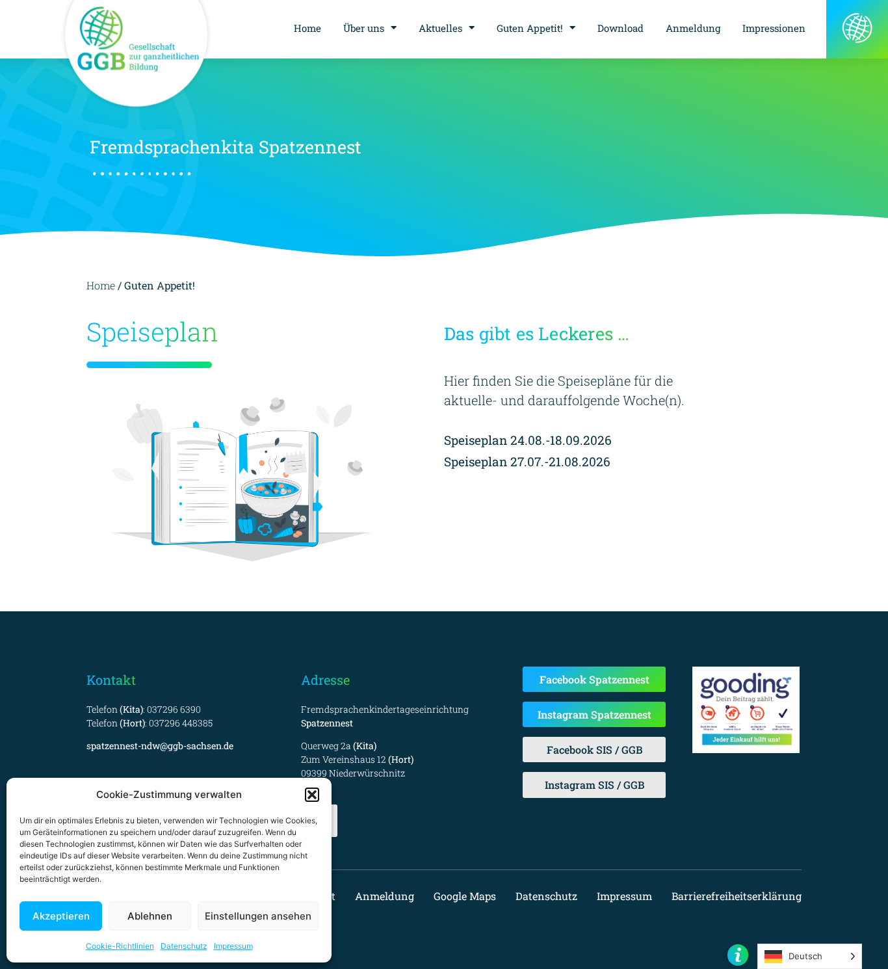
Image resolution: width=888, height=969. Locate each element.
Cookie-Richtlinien (120, 946)
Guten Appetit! (530, 27)
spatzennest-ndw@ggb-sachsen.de (159, 745)
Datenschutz (184, 946)
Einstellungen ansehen (258, 916)
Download (620, 27)
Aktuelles (440, 27)
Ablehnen (149, 916)
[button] (312, 794)
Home (307, 27)
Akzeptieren (61, 916)
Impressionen (773, 27)
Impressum (233, 946)
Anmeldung (693, 27)
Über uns (363, 27)
